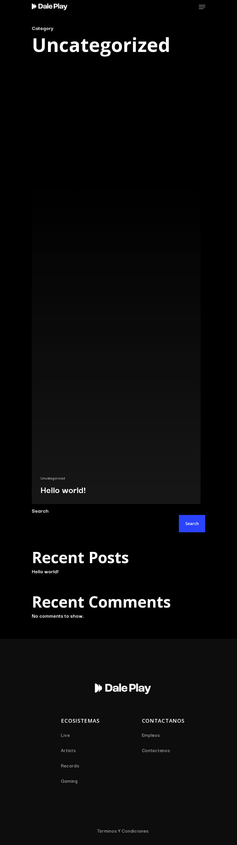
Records (70, 765)
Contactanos (156, 750)
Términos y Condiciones (123, 830)
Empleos (151, 734)
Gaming (69, 780)
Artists (68, 750)
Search (40, 510)
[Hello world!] (116, 292)
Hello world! (45, 571)
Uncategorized (52, 478)
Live (65, 734)
